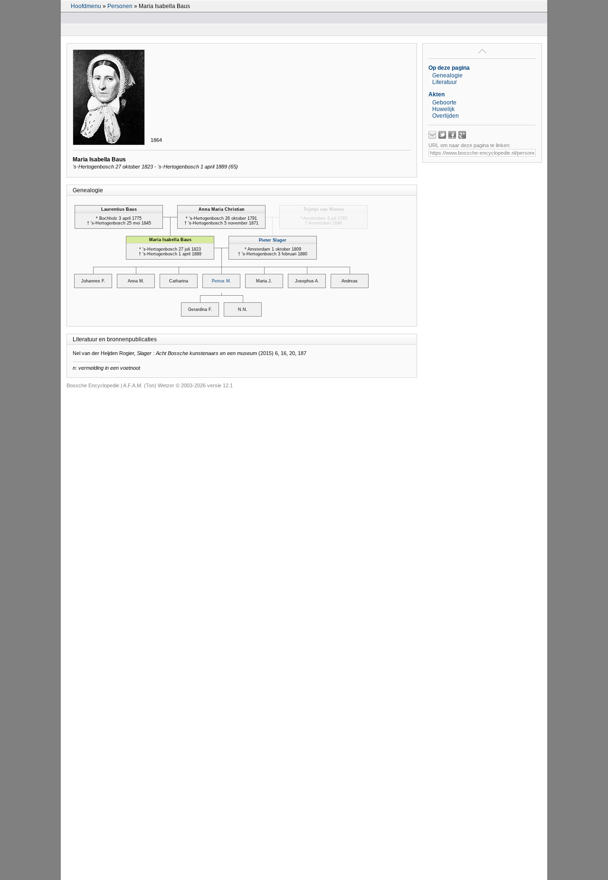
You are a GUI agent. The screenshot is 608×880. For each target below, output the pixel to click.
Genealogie (447, 75)
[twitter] (442, 135)
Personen (120, 6)
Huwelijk (443, 109)
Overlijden (445, 115)
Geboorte (444, 102)
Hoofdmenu (86, 6)
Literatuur (444, 82)
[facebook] (452, 135)
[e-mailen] (432, 135)
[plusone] (462, 135)
